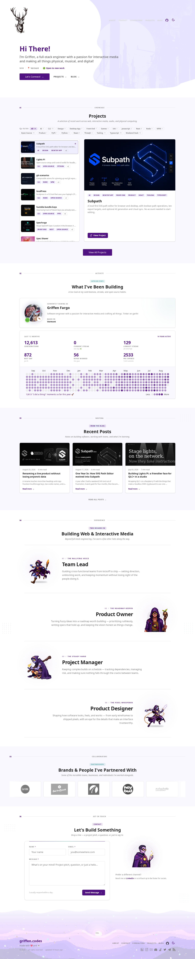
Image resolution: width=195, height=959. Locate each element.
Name (32, 847)
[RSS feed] (174, 949)
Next (139, 128)
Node (149, 128)
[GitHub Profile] (166, 20)
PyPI (54, 133)
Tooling (101, 133)
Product (43, 133)
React (77, 133)
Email (71, 847)
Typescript (115, 133)
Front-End (92, 128)
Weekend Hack (133, 133)
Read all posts (97, 499)
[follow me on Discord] (155, 949)
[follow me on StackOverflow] (160, 949)
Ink (115, 128)
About (112, 20)
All (33, 128)
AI (42, 128)
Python (65, 133)
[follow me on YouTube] (151, 949)
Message (34, 859)
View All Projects (97, 252)
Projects (150, 20)
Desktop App (76, 128)
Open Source (28, 133)
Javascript (127, 128)
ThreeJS (88, 133)
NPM (160, 128)
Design (61, 128)
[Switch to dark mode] (173, 20)
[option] (49, 147)
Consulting (136, 20)
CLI (50, 128)
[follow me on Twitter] (164, 949)
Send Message (93, 892)
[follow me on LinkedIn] (142, 949)
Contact (122, 20)
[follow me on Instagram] (146, 949)
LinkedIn (130, 878)
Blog (160, 20)
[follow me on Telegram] (169, 949)
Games (104, 128)
